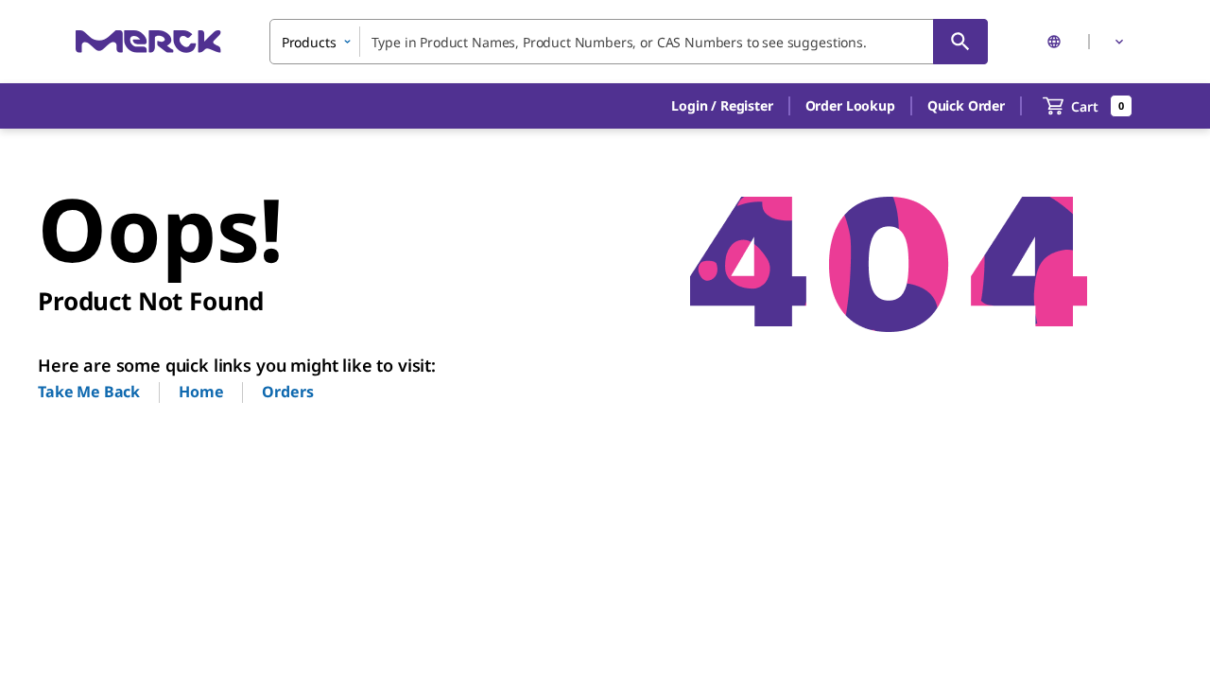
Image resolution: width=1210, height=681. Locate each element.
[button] (721, 105)
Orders (287, 391)
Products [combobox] (309, 42)
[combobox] (628, 41)
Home (201, 391)
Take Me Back (89, 391)
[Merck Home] (148, 41)
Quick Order (966, 105)
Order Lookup (850, 105)
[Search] (960, 41)
